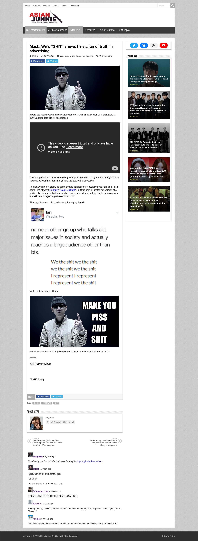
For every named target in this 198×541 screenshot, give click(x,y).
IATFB (35, 56)
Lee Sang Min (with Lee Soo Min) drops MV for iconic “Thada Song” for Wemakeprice (47, 441)
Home (27, 5)
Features (90, 30)
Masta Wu (47, 403)
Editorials (75, 30)
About (55, 5)
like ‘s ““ (62, 190)
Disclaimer (74, 5)
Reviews (89, 56)
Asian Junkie (107, 30)
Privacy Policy (168, 536)
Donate (46, 5)
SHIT (56, 403)
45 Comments (105, 56)
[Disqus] (74, 487)
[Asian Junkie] (44, 16)
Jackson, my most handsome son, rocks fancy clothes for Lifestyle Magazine (103, 441)
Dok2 (36, 403)
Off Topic (124, 30)
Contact (36, 5)
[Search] (172, 5)
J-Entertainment (57, 30)
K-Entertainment (35, 30)
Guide (64, 5)
